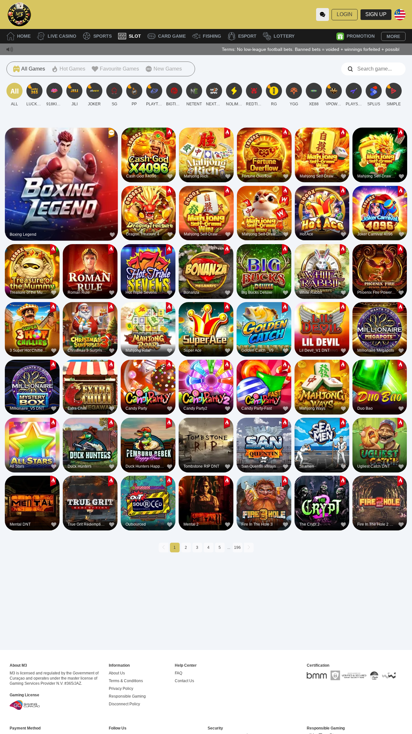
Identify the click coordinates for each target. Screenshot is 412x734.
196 (237, 547)
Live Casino (62, 36)
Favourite (61, 171)
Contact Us (184, 681)
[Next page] (249, 547)
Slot (135, 36)
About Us (117, 673)
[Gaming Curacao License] (25, 705)
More (393, 36)
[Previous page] (163, 547)
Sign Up (376, 14)
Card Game (172, 36)
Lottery (284, 36)
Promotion (361, 36)
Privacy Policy (121, 688)
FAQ (178, 673)
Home (24, 36)
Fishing (212, 36)
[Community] (322, 14)
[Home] (19, 14)
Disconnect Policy (124, 704)
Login (344, 14)
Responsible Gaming (127, 696)
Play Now (61, 185)
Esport (247, 36)
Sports (102, 36)
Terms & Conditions (126, 681)
